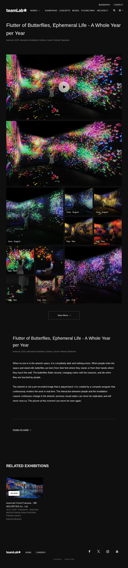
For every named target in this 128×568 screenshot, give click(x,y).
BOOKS (75, 11)
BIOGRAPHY (104, 5)
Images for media (21, 430)
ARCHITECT (102, 11)
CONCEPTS (64, 11)
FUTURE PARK (88, 11)
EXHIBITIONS (51, 11)
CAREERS (40, 552)
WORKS (33, 11)
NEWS (28, 552)
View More (63, 315)
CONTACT (118, 5)
